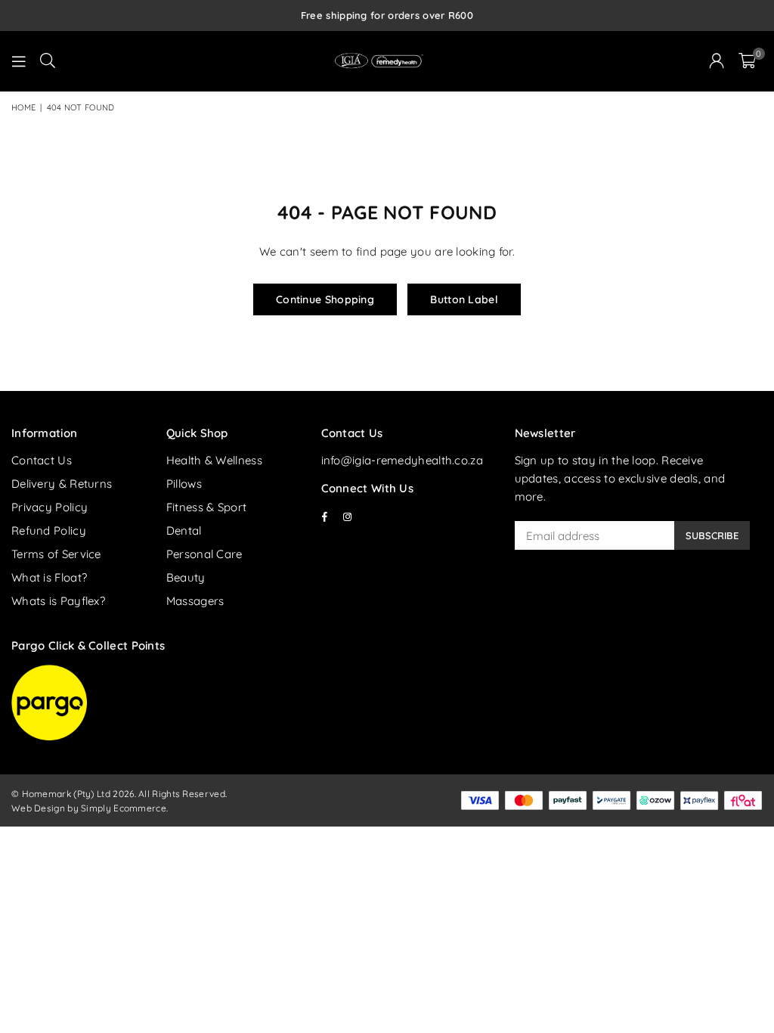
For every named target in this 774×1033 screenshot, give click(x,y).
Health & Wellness (214, 460)
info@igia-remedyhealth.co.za (402, 460)
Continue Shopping (325, 299)
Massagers (195, 601)
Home (23, 107)
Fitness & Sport (206, 507)
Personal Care (204, 554)
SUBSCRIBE (712, 535)
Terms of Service (56, 554)
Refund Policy (48, 530)
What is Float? (49, 577)
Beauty (186, 577)
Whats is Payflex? (58, 601)
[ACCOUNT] (716, 61)
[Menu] (19, 61)
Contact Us (41, 460)
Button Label (464, 299)
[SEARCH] (47, 61)
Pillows (184, 483)
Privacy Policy (49, 507)
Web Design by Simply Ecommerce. (89, 808)
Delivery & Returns (61, 483)
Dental (184, 530)
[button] (747, 61)
